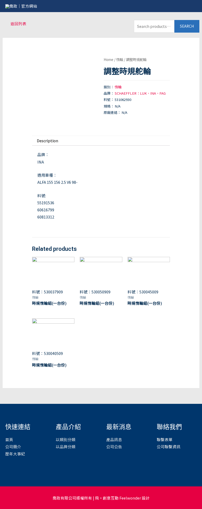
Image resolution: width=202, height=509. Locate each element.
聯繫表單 (165, 439)
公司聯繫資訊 (168, 446)
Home (108, 59)
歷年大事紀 (15, 453)
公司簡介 (13, 446)
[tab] (47, 141)
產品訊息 (114, 439)
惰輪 (119, 59)
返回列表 (18, 23)
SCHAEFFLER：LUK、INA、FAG (140, 93)
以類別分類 (65, 439)
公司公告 (114, 446)
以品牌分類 (65, 446)
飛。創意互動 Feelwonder (118, 498)
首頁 (9, 439)
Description (47, 140)
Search (187, 26)
